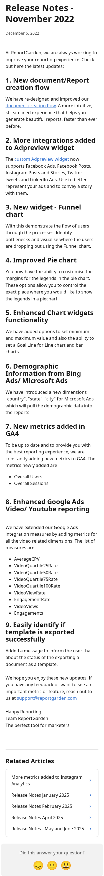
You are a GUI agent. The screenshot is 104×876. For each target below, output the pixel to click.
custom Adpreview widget (41, 159)
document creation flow (31, 106)
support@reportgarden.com (47, 698)
